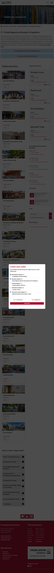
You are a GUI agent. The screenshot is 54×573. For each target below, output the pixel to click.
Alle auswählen (18, 299)
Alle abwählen (36, 299)
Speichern (27, 303)
